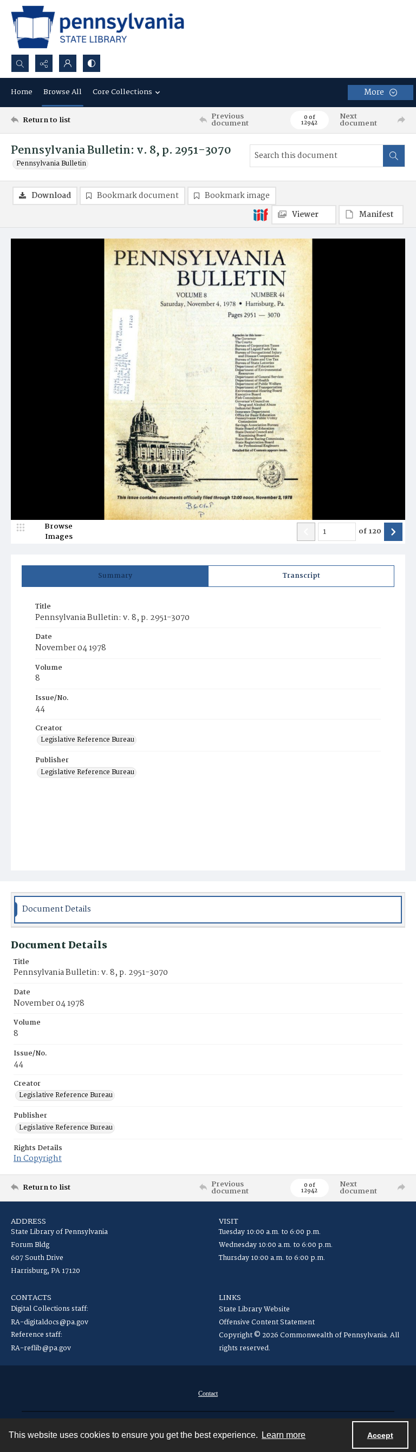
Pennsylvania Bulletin (51, 164)
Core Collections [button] (122, 92)
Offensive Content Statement (267, 1322)
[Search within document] (394, 156)
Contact (208, 1393)
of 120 (370, 531)
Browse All (62, 92)
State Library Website (254, 1309)
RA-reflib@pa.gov (41, 1348)
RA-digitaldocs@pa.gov (49, 1322)
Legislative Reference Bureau (87, 740)
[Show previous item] (306, 532)
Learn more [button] (284, 1435)
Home (21, 92)
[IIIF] (260, 214)
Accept (380, 1435)
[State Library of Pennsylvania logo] (97, 27)
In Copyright (38, 1158)
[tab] (115, 576)
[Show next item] (393, 532)
